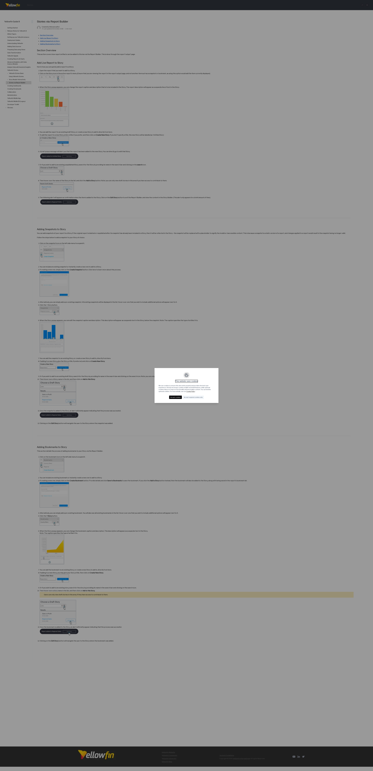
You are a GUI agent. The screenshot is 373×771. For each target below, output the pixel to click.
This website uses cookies (186, 381)
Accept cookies (175, 397)
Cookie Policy (190, 391)
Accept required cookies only (193, 397)
